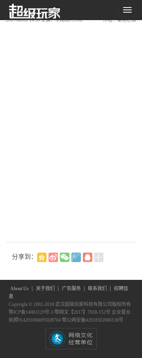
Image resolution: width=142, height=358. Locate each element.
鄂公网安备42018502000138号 (92, 320)
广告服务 (72, 288)
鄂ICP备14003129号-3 (31, 312)
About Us (20, 288)
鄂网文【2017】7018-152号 (83, 312)
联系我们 (98, 288)
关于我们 (46, 288)
